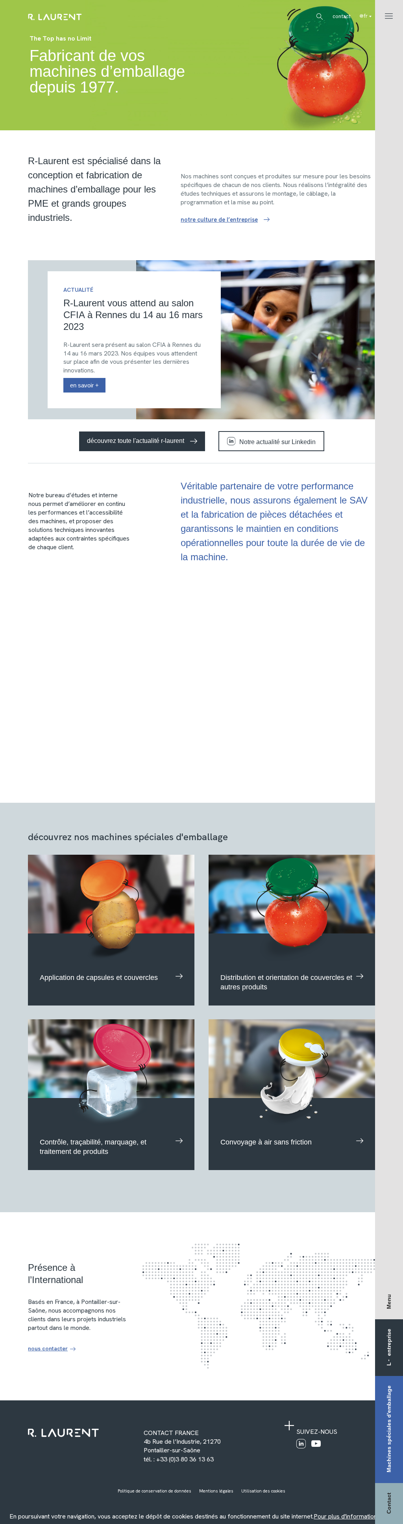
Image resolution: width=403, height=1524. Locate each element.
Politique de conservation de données (154, 1491)
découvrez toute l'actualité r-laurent (135, 440)
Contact (342, 17)
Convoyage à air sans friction (266, 1142)
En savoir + (84, 385)
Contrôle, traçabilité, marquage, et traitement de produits (93, 1146)
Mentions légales (216, 1491)
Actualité (78, 289)
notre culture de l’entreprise (219, 220)
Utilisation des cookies (263, 1491)
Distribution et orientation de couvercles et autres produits (286, 982)
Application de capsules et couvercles (99, 977)
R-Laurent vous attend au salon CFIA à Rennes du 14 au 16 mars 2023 (133, 315)
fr (366, 16)
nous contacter (48, 1348)
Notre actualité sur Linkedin (277, 442)
